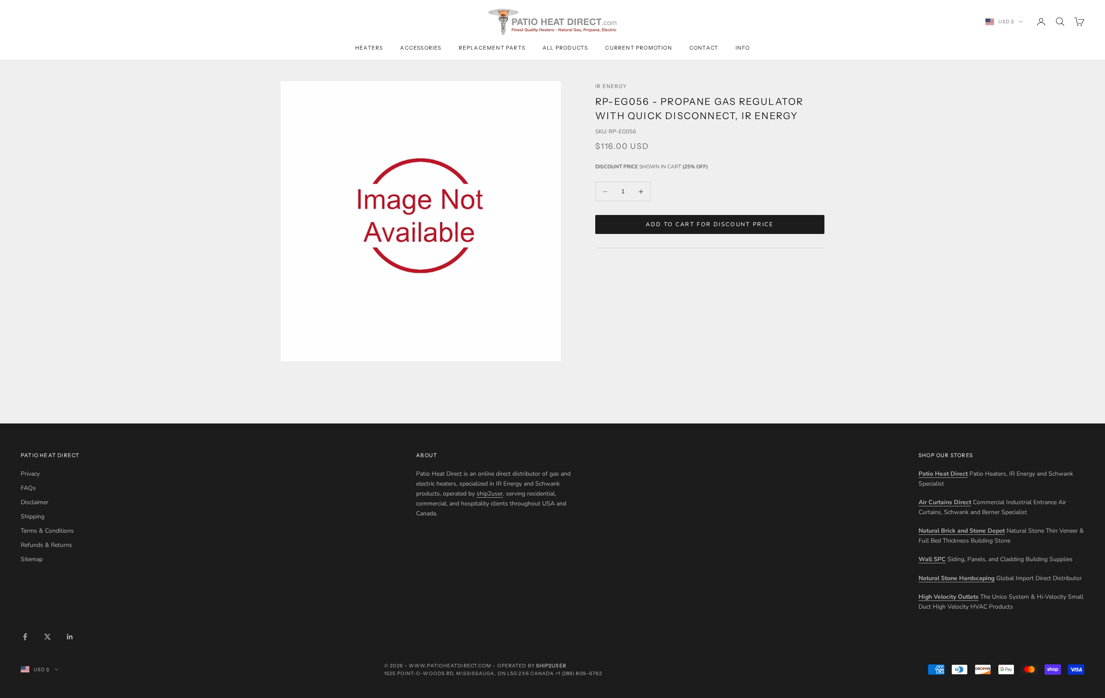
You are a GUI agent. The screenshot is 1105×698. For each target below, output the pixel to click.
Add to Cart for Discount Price (710, 224)
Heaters (369, 47)
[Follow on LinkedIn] (70, 636)
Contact (703, 47)
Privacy (30, 474)
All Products (565, 47)
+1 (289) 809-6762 (579, 673)
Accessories (420, 47)
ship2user (490, 494)
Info (743, 47)
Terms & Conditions (47, 531)
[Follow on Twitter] (47, 636)
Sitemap (32, 559)
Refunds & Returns (46, 545)
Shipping (32, 516)
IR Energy (611, 86)
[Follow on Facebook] (25, 636)
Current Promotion (638, 47)
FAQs (28, 488)
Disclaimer (34, 502)
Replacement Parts (492, 47)
